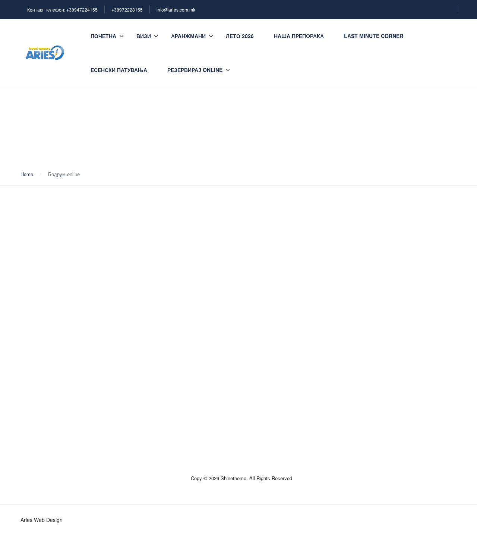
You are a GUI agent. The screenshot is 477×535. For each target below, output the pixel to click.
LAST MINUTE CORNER (373, 36)
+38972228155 (127, 9)
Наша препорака (299, 36)
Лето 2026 (240, 36)
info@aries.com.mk (176, 9)
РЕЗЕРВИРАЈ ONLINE (194, 69)
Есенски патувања (119, 69)
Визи (143, 36)
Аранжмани (188, 36)
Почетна (103, 36)
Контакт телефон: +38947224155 (62, 9)
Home (26, 174)
